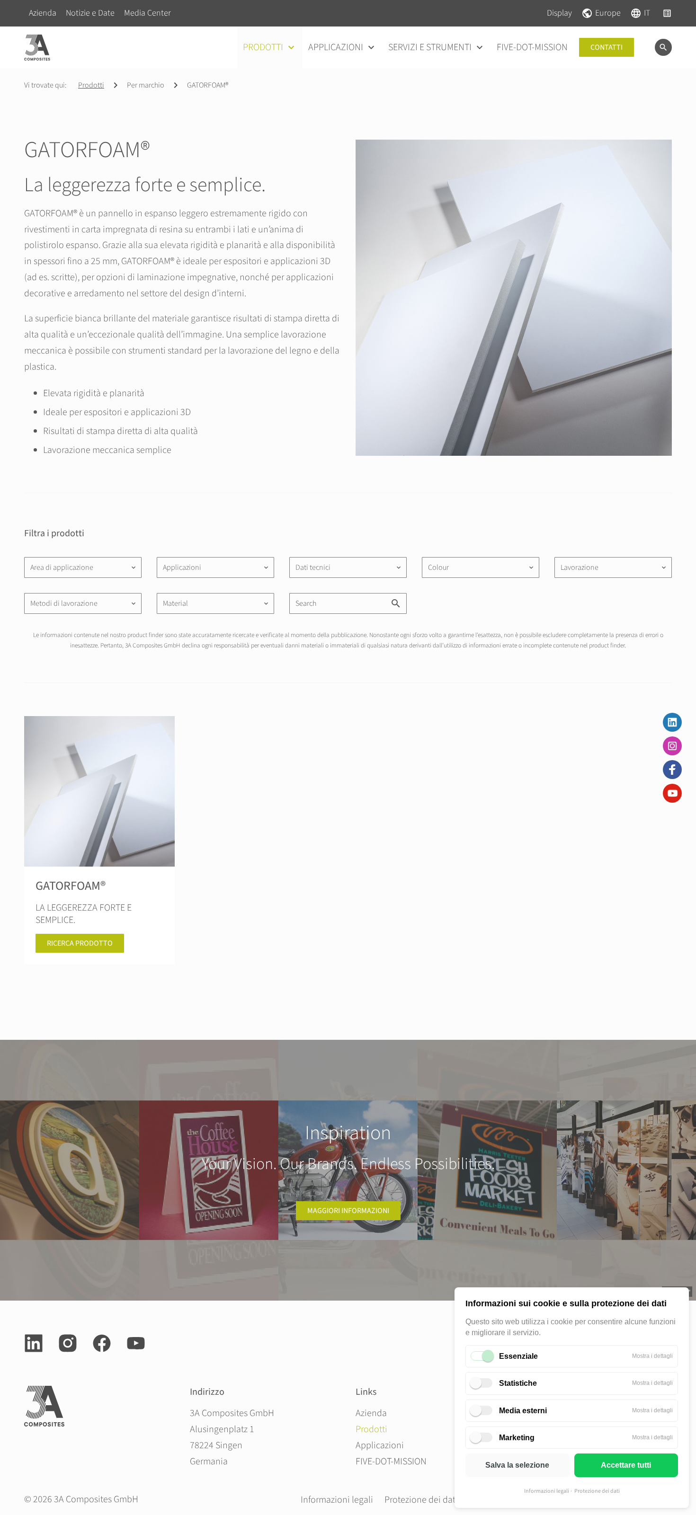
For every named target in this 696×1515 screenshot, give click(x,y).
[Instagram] (672, 745)
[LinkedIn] (672, 722)
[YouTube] (672, 793)
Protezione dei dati (597, 1491)
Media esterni (523, 1411)
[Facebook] (672, 769)
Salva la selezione (517, 1465)
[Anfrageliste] (667, 13)
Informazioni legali (546, 1491)
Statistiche (518, 1383)
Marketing (517, 1438)
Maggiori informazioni (348, 1210)
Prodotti (91, 85)
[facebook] (101, 1343)
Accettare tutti (626, 1465)
